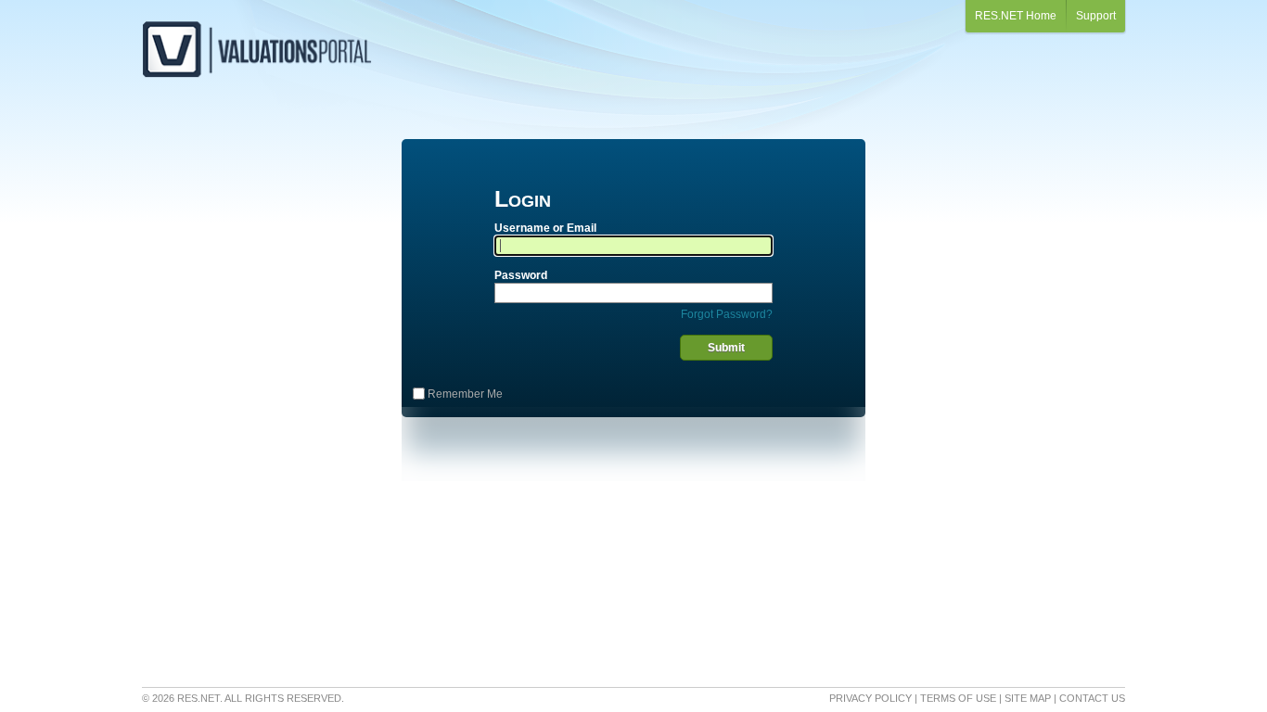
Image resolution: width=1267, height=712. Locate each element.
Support (1096, 15)
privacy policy (870, 698)
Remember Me (465, 394)
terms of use (958, 698)
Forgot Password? (727, 314)
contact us (1092, 698)
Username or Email (545, 228)
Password (520, 275)
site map (1028, 698)
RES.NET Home (1015, 15)
